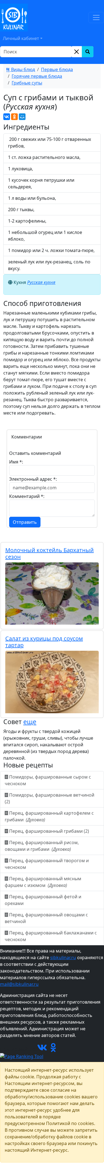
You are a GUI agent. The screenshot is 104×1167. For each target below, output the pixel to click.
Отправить (25, 522)
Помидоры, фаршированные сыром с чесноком (48, 780)
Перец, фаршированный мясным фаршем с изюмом (43, 882)
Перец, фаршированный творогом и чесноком (47, 863)
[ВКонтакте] (6, 116)
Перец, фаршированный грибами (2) (49, 831)
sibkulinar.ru (63, 957)
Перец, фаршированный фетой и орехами (43, 900)
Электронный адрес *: (33, 479)
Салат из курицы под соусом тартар (44, 642)
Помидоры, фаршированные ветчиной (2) (49, 798)
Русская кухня (41, 282)
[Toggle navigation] (96, 17)
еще (29, 721)
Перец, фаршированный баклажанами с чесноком (51, 936)
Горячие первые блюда (37, 76)
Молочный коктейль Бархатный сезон (49, 553)
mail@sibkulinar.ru (19, 984)
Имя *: (16, 462)
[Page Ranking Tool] (21, 1056)
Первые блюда (57, 69)
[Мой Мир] (22, 116)
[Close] (76, 51)
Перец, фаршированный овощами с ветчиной (46, 918)
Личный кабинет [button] (21, 38)
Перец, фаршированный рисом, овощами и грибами (42, 845)
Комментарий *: (26, 496)
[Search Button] (87, 51)
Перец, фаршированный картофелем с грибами (49, 816)
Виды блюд (22, 69)
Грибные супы (27, 83)
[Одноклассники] (14, 116)
